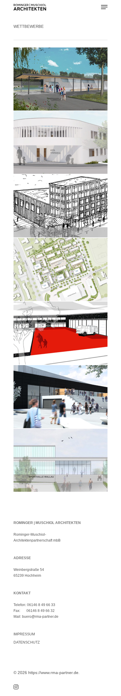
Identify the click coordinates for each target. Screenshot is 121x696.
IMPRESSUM (24, 634)
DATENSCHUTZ (27, 642)
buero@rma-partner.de (40, 617)
